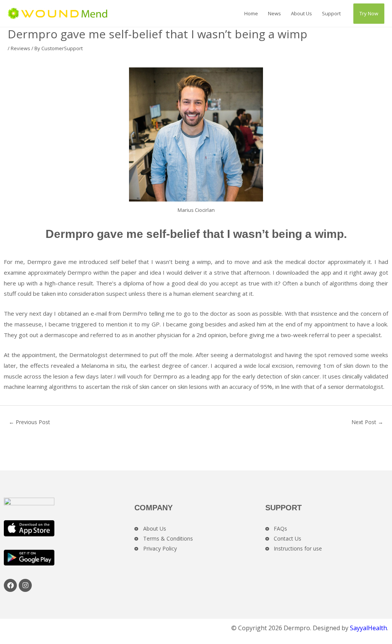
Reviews (20, 48)
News (274, 13)
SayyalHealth (368, 628)
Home (251, 13)
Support (331, 13)
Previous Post (29, 422)
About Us (301, 13)
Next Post (367, 422)
